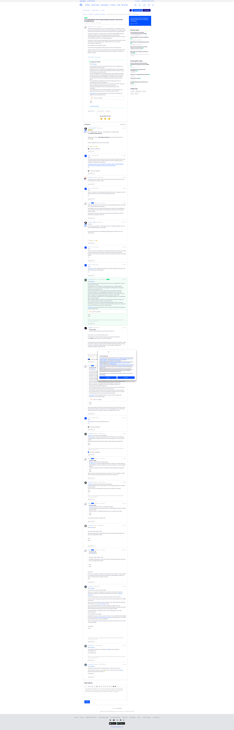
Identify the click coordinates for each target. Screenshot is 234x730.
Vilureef (89, 155)
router (132, 93)
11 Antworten (132, 85)
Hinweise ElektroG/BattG (104, 717)
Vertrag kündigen (156, 717)
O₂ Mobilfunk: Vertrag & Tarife (99, 14)
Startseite (85, 14)
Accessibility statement (129, 711)
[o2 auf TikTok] (120, 720)
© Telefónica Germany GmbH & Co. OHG (117, 726)
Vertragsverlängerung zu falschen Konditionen (139, 37)
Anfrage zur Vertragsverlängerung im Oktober (139, 74)
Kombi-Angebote (105, 5)
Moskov (89, 26)
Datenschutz (125, 717)
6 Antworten (132, 67)
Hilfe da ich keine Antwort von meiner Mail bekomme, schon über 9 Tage (138, 47)
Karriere (139, 717)
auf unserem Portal (101, 603)
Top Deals (125, 5)
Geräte (118, 5)
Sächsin (89, 327)
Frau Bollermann (91, 128)
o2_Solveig (90, 664)
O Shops (138, 1)
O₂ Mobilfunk (90, 14)
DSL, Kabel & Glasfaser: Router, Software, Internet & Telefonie (139, 55)
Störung (144, 91)
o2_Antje (89, 279)
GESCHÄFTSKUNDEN (91, 1)
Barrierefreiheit (133, 717)
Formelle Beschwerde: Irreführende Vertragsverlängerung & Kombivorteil (137, 33)
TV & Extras (113, 5)
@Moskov (94, 64)
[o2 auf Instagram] (117, 720)
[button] (87, 5)
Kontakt (76, 717)
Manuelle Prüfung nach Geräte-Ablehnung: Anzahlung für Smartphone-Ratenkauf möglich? (139, 64)
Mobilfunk (87, 5)
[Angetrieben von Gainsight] (117, 709)
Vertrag (132, 91)
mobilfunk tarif (138, 91)
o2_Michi (89, 525)
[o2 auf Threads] (123, 720)
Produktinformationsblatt (116, 717)
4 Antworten (132, 76)
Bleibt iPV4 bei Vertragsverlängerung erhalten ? (139, 42)
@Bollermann (91, 268)
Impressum (82, 717)
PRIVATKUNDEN (83, 1)
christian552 (90, 177)
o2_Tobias (89, 586)
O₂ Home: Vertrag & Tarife (135, 35)
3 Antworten (132, 72)
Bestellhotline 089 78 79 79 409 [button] (148, 1)
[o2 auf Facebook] (110, 720)
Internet (136, 93)
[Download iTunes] (112, 724)
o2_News (121, 670)
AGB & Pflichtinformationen (91, 717)
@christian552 (93, 93)
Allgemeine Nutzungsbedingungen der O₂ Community (111, 711)
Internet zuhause (95, 5)
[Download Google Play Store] (121, 724)
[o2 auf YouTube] (114, 720)
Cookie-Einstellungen (147, 717)
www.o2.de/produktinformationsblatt (103, 617)
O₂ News (103, 10)
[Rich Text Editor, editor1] (105, 694)
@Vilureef (92, 436)
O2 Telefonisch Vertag (134, 78)
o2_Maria (89, 645)
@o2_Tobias (108, 649)
